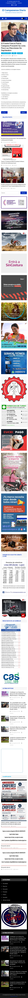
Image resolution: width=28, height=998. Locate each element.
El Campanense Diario (14, 10)
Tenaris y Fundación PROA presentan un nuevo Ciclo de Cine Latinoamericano (12, 162)
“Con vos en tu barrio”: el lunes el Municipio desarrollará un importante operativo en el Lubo (5, 112)
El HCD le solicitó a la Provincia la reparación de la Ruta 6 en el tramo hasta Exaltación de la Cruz (13, 185)
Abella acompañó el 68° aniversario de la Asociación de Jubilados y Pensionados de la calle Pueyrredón (24, 112)
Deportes (5, 886)
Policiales (5, 891)
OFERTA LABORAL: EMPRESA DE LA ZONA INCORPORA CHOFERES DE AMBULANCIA (11, 823)
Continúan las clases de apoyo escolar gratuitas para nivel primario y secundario (18, 693)
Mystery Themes (13, 996)
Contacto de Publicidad (11, 3)
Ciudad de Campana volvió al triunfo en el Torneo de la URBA (18, 739)
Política (14, 53)
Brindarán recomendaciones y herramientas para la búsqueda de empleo (13, 139)
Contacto (20, 3)
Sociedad (20, 53)
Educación (5, 889)
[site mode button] (22, 18)
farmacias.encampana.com (10, 425)
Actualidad (5, 883)
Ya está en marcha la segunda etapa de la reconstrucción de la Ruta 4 (18, 728)
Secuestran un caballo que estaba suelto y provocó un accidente (17, 718)
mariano (15, 55)
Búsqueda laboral (5, 845)
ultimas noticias (6, 900)
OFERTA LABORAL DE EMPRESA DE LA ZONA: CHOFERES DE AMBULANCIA (14, 795)
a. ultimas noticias (6, 53)
